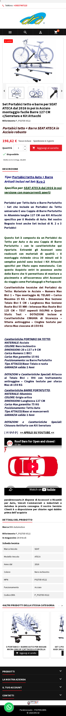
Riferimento (8, 120)
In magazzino (9, 537)
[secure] (33, 702)
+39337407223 (20, 5)
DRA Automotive (17, 527)
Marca (5, 527)
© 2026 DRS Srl (33, 713)
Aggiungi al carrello (45, 147)
